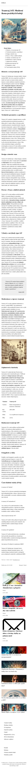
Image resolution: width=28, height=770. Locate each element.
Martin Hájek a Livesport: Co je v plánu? (13, 712)
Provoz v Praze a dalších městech (14, 55)
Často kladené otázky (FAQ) (13, 67)
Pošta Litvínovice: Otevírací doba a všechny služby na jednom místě (12, 633)
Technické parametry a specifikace (14, 52)
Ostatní (25, 565)
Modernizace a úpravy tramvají (13, 59)
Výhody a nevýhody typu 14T (13, 57)
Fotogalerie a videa (10, 65)
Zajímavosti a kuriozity (11, 61)
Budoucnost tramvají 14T (12, 63)
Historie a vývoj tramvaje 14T (13, 50)
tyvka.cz (3, 2)
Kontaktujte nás (16, 559)
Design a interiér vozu (11, 54)
